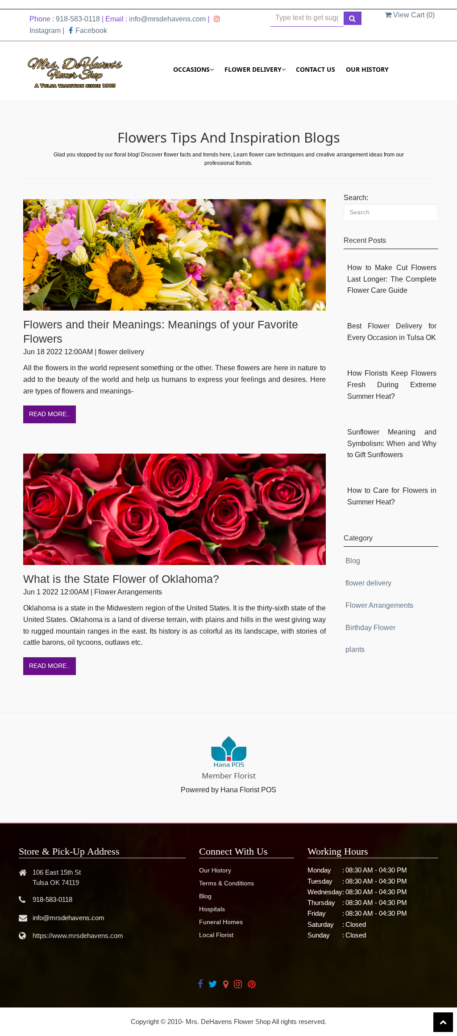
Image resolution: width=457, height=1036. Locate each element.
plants (355, 649)
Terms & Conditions (226, 883)
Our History (367, 69)
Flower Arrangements (379, 605)
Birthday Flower (370, 627)
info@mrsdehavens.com (167, 19)
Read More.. (49, 414)
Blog (352, 561)
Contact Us (315, 69)
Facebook (91, 30)
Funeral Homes (221, 921)
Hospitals (212, 909)
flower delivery (368, 583)
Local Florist (216, 934)
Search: (356, 197)
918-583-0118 (78, 19)
